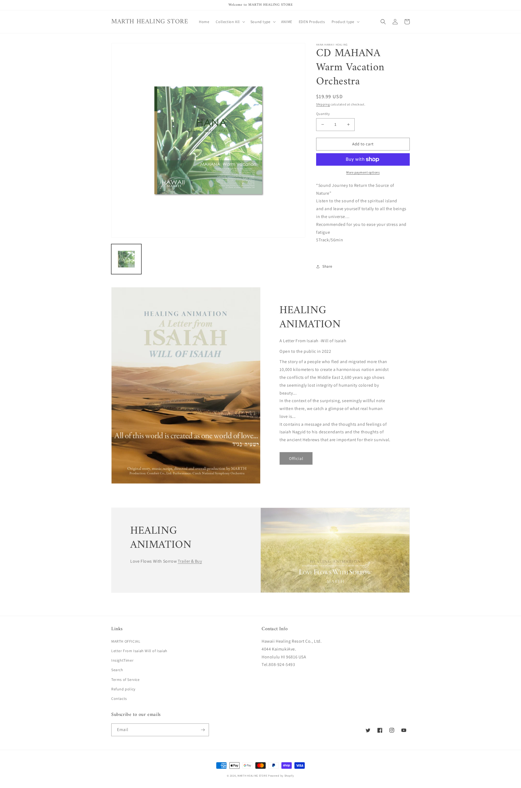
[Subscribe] (203, 729)
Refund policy (123, 689)
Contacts (119, 698)
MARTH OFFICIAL (125, 641)
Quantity (323, 113)
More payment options (363, 172)
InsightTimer (122, 660)
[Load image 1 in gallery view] (126, 259)
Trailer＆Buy (190, 561)
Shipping (323, 104)
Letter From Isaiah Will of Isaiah (139, 650)
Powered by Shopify (281, 775)
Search (117, 669)
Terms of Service (125, 679)
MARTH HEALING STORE (252, 775)
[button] (229, 21)
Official (296, 458)
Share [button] (327, 266)
